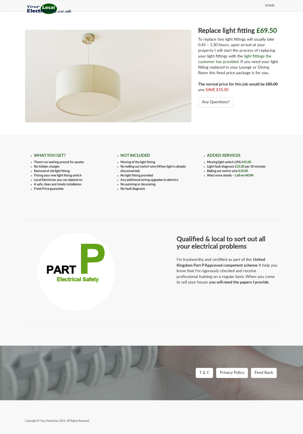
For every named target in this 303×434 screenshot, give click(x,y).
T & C (204, 373)
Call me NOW (244, 175)
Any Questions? (216, 102)
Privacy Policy (232, 373)
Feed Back (264, 373)
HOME (270, 5)
